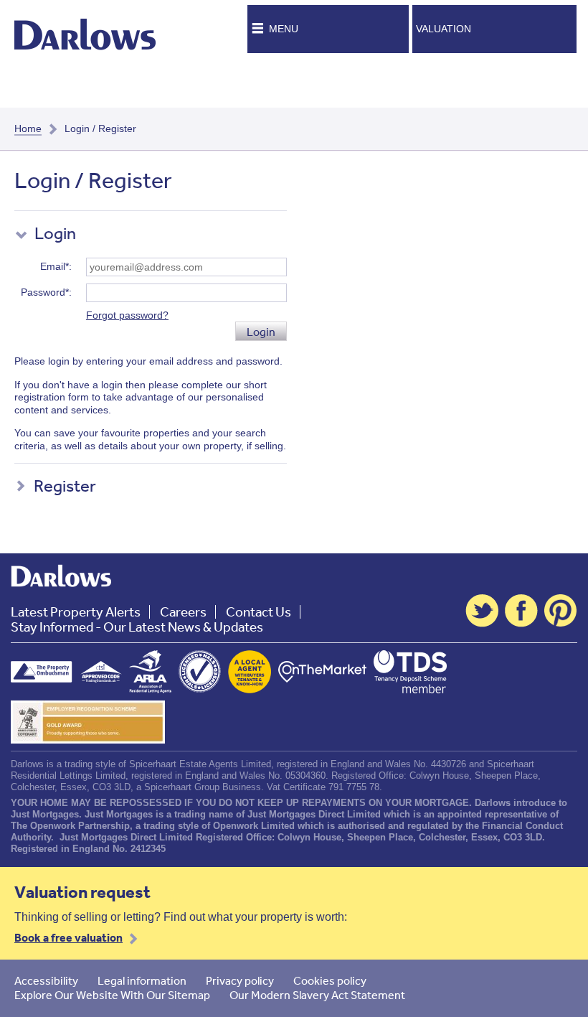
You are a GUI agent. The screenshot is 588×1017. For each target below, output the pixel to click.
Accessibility (46, 980)
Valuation (443, 28)
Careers (183, 612)
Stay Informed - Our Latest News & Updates (137, 627)
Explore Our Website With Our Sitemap (112, 994)
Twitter (481, 610)
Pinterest (560, 610)
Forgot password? (127, 315)
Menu (283, 28)
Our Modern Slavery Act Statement (317, 994)
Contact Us (258, 612)
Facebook (521, 610)
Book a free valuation (68, 937)
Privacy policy (240, 980)
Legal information (142, 980)
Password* (45, 292)
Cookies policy (329, 980)
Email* (54, 266)
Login (261, 331)
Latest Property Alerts (76, 612)
